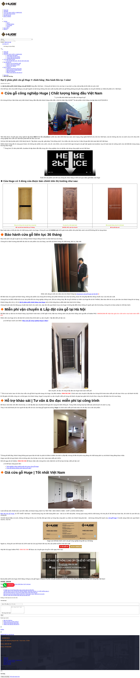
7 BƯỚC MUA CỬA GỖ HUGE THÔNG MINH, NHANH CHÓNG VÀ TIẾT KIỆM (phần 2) (26, 591)
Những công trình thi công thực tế (11, 624)
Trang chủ (6, 10)
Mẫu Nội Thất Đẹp (8, 620)
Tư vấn (8, 634)
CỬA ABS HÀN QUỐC (9, 13)
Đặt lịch (12, 634)
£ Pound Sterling (10, 24)
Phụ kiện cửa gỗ (7, 15)
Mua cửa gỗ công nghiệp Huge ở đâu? (35, 320)
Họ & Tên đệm (5, 604)
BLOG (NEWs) (7, 16)
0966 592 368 (8, 42)
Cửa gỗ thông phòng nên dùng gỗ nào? (18, 468)
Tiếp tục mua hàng (5, 676)
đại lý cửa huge (27, 584)
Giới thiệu (6, 11)
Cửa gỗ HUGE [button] (4, 635)
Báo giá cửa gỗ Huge (8, 513)
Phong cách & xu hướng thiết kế (11, 621)
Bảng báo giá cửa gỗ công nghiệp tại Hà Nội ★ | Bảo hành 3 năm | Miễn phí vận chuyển (24, 594)
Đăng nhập (6, 28)
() (5, 43)
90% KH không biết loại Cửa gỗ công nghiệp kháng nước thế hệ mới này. (21, 592)
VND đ (8, 26)
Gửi (2, 615)
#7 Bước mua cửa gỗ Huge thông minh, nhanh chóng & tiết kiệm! (19, 590)
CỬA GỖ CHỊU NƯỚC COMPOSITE (13, 12)
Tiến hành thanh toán (15, 676)
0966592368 (4, 634)
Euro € (8, 22)
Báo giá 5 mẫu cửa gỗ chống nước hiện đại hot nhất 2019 (17, 595)
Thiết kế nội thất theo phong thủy (11, 623)
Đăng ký (6, 29)
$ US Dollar (9, 25)
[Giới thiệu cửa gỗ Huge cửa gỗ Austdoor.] (70, 565)
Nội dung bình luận (6, 613)
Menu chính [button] (3, 655)
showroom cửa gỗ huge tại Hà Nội (87, 294)
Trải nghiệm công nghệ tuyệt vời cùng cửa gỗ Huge (22, 466)
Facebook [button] (3, 666)
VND (5, 21)
